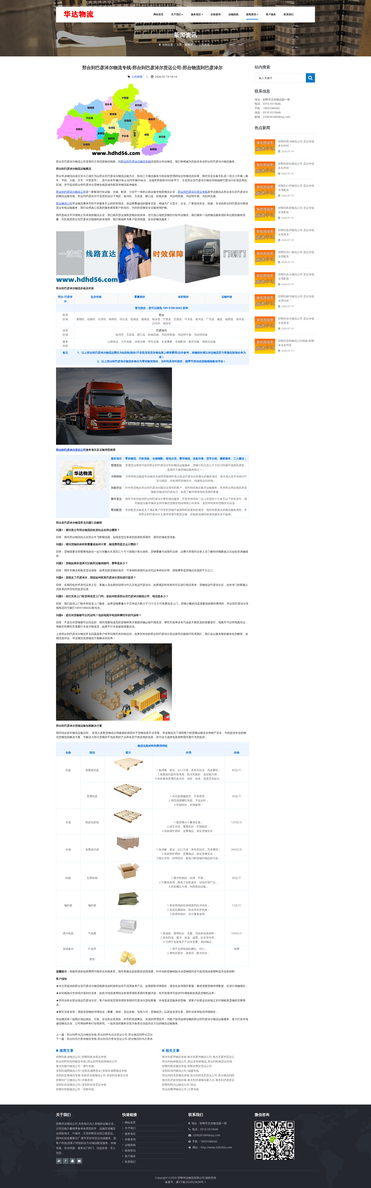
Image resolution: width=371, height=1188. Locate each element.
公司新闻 (204, 44)
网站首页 (158, 14)
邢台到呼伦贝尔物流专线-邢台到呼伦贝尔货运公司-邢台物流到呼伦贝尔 (110, 1034)
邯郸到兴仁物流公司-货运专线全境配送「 (296, 254)
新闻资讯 (251, 14)
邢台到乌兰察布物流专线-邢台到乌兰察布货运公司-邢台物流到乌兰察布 (110, 1039)
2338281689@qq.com (206, 1135)
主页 (179, 44)
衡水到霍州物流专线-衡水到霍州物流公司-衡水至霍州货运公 (198, 1057)
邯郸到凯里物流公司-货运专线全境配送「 (296, 210)
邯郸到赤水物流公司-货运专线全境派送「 (296, 321)
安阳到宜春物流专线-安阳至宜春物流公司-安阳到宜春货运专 (92, 1075)
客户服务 (271, 14)
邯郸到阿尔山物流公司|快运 (179, 1084)
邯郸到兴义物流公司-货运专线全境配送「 (296, 276)
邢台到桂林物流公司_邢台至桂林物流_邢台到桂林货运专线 (197, 1061)
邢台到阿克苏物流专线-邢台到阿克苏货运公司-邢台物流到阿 (198, 1075)
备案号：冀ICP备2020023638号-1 (185, 1182)
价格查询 (216, 14)
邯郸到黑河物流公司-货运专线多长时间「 (296, 143)
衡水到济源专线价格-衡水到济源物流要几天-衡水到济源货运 (198, 1080)
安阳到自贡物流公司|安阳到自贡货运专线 (81, 1084)
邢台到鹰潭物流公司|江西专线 (180, 1089)
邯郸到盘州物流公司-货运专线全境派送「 (296, 232)
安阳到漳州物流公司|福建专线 (180, 1070)
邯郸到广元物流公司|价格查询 (74, 1080)
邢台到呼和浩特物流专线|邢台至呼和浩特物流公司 (86, 1061)
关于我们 (176, 14)
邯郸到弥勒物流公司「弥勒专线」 (76, 1089)
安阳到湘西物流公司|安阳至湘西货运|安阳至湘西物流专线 (91, 1070)
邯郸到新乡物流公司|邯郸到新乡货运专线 (81, 1057)
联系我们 (289, 14)
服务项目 (196, 14)
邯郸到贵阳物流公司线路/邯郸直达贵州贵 (296, 343)
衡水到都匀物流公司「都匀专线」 (76, 1066)
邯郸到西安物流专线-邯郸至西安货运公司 (187, 1066)
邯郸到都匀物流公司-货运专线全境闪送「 (296, 298)
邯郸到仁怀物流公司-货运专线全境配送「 (296, 188)
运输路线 (233, 14)
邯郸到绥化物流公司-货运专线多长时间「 (296, 166)
